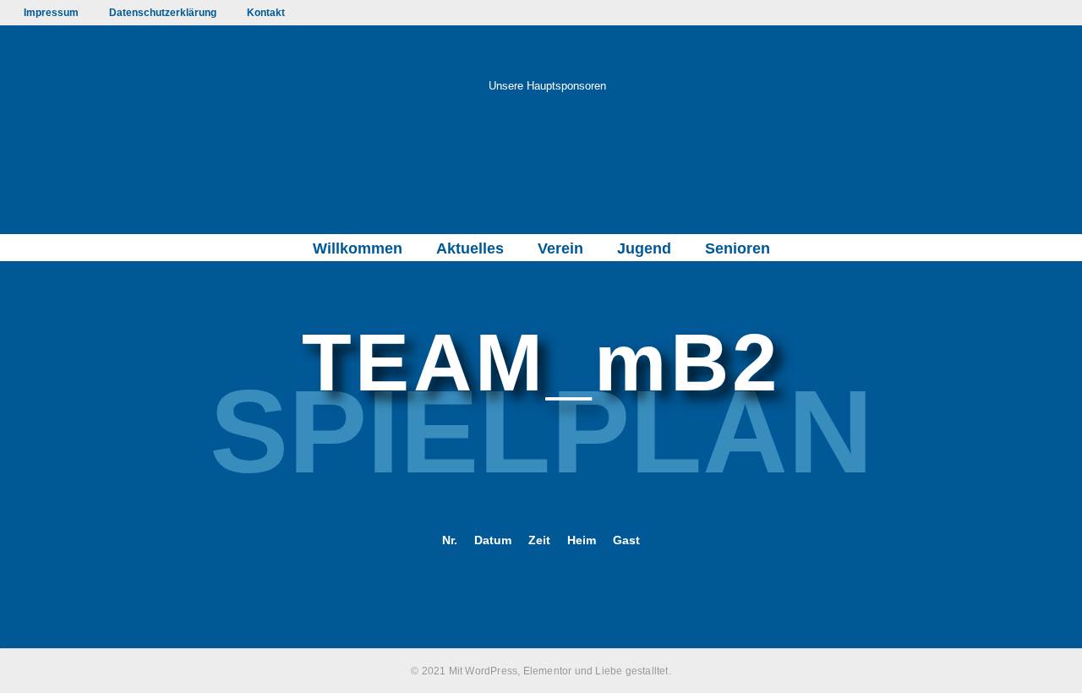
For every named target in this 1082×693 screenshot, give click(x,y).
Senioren (737, 248)
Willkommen (357, 248)
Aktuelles (470, 248)
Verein (560, 248)
